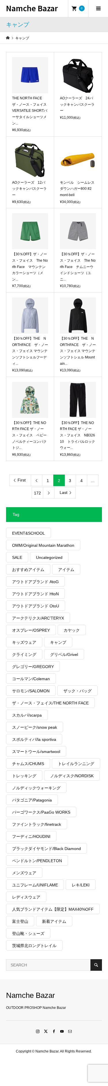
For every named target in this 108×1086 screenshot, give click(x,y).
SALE (17, 557)
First (22, 480)
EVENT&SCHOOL (28, 533)
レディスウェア (26, 897)
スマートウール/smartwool (36, 751)
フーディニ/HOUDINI (31, 836)
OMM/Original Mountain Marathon (43, 545)
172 (37, 493)
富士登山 (20, 921)
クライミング (24, 654)
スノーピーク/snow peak (34, 727)
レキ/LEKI (81, 885)
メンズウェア (24, 873)
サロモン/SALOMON (31, 691)
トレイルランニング (76, 763)
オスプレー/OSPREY (31, 630)
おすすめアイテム (28, 569)
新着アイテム (54, 921)
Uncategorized (49, 557)
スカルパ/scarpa (27, 715)
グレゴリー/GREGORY (33, 666)
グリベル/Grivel (64, 654)
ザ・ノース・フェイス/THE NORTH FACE (50, 703)
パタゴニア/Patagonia (32, 800)
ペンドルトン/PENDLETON (37, 860)
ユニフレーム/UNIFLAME (35, 885)
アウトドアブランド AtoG (35, 581)
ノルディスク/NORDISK (72, 775)
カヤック (72, 630)
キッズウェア (24, 642)
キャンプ (58, 642)
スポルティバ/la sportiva (34, 739)
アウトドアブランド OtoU (35, 606)
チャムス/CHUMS (28, 763)
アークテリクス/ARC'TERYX (38, 618)
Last (63, 492)
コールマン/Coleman (31, 678)
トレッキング (24, 775)
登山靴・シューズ (28, 933)
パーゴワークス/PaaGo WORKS (41, 812)
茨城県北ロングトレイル (34, 945)
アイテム (66, 569)
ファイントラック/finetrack (36, 824)
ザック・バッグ (77, 691)
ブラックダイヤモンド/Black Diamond (46, 848)
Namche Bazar (32, 8)
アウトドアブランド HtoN (35, 594)
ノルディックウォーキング (36, 788)
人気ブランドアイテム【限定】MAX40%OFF (53, 909)
